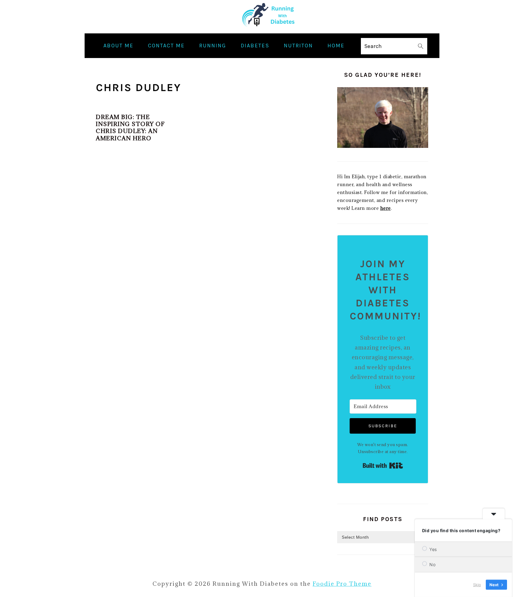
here (385, 208)
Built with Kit (383, 465)
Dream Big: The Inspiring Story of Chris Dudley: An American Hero (130, 127)
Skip (477, 584)
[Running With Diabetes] (262, 28)
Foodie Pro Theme (342, 583)
